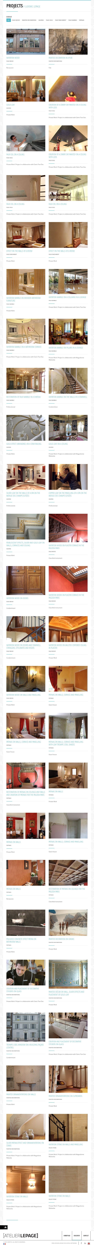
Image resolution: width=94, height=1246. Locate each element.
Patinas (81, 20)
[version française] (4, 1244)
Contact (86, 1236)
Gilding (41, 20)
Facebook (81, 1243)
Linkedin (85, 1243)
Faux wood (16, 20)
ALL (9, 20)
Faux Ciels (49, 20)
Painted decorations (29, 20)
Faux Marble (72, 20)
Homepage (67, 1236)
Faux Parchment (60, 20)
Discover (77, 1236)
